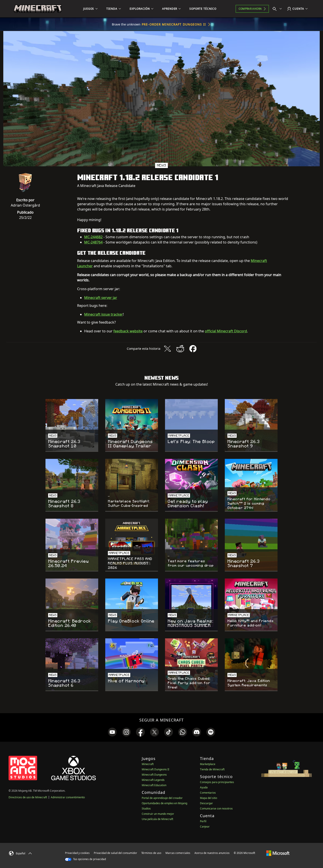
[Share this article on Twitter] (167, 348)
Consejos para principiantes (217, 782)
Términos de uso (151, 853)
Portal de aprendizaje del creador (162, 798)
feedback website (128, 331)
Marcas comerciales (177, 853)
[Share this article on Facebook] (192, 348)
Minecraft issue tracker (103, 314)
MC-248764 (93, 242)
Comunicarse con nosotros (216, 808)
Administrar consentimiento (68, 797)
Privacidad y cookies (77, 853)
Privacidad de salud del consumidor (115, 853)
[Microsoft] (277, 853)
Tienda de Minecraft (212, 769)
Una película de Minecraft (157, 819)
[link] (112, 732)
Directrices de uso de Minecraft (28, 797)
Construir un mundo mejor (158, 814)
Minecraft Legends (153, 780)
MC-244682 (93, 236)
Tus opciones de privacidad (89, 859)
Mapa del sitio (208, 798)
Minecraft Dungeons (154, 774)
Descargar (206, 803)
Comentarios (208, 793)
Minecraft (148, 764)
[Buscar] (278, 9)
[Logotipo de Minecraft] (37, 9)
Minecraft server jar (100, 297)
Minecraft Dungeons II (155, 769)
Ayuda (204, 787)
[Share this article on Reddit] (180, 348)
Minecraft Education (154, 785)
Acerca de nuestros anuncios (212, 853)
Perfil (203, 821)
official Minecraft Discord (226, 331)
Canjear (205, 826)
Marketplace (207, 764)
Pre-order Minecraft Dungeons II (174, 24)
